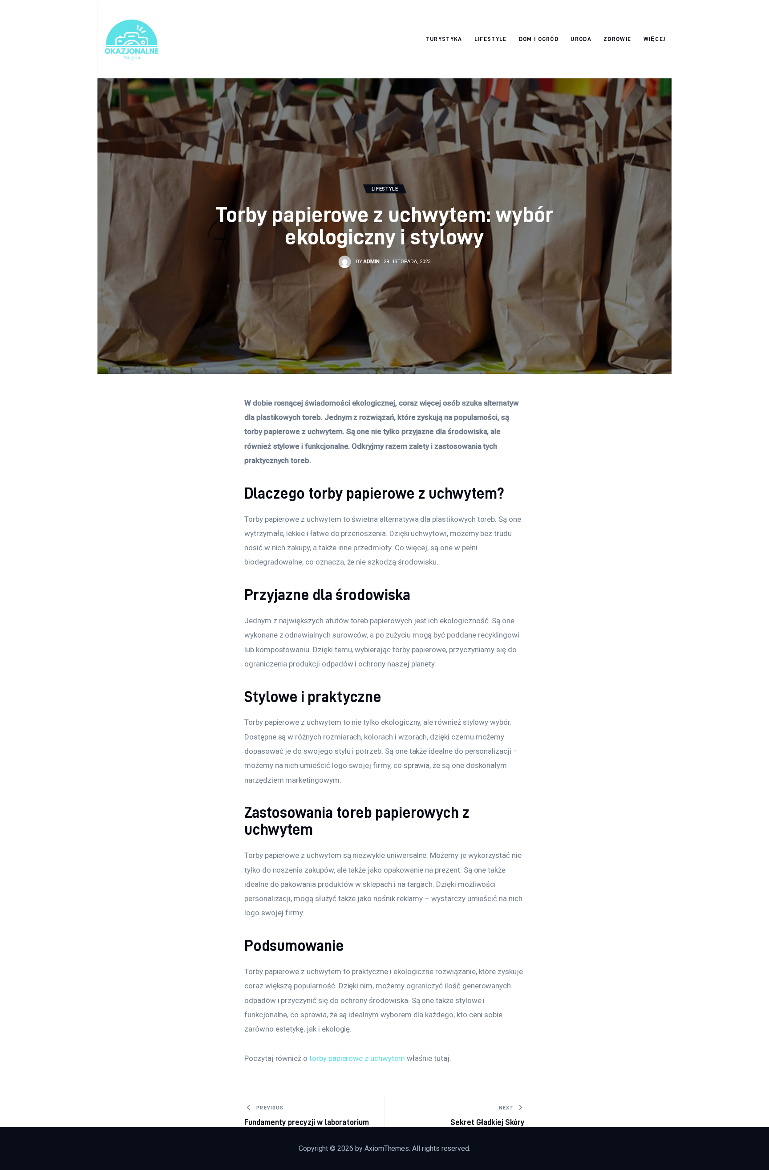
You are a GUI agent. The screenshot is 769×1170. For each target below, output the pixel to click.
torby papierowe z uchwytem (357, 1058)
